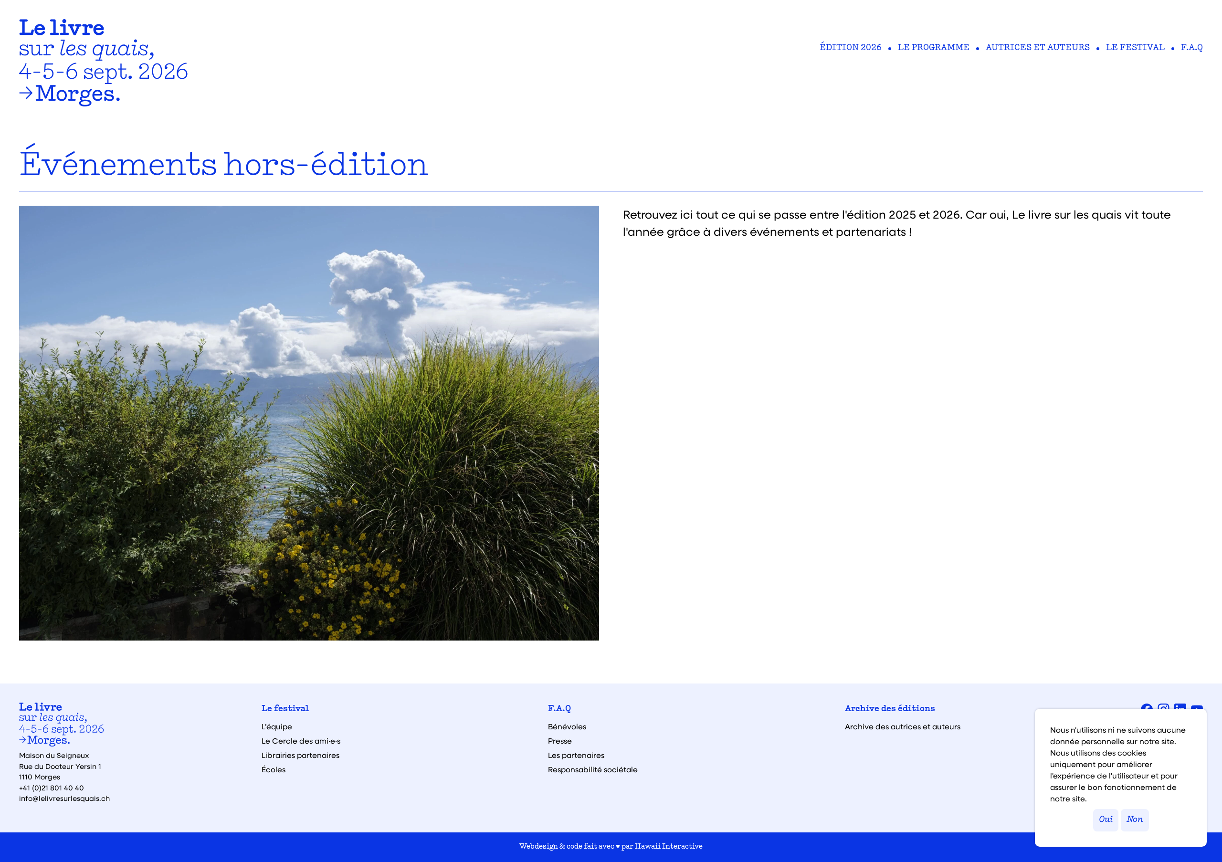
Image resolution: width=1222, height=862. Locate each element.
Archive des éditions (890, 709)
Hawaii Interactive (669, 847)
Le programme (933, 48)
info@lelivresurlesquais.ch (64, 798)
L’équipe (277, 726)
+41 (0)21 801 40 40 (51, 787)
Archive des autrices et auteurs (902, 726)
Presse (560, 741)
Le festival (1135, 48)
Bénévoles (567, 726)
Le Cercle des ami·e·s (301, 741)
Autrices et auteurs (1038, 48)
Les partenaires (576, 755)
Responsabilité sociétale (593, 769)
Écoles (273, 769)
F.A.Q (1192, 48)
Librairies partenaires (300, 755)
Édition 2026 (851, 48)
